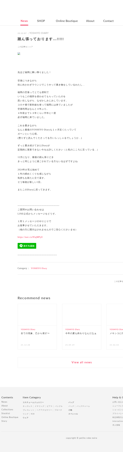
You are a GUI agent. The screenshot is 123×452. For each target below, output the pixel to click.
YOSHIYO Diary (39, 268)
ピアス (50, 406)
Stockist (5, 414)
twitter (43, 46)
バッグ (71, 402)
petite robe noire (81, 10)
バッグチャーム (83, 406)
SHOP (41, 21)
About (90, 21)
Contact (108, 21)
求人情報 (116, 425)
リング (26, 414)
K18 (32, 414)
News (24, 21)
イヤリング (39, 406)
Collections (7, 410)
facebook (37, 46)
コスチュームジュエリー (33, 402)
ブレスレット (28, 410)
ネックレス (27, 406)
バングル (59, 406)
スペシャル (73, 414)
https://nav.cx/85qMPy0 (30, 237)
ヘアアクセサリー (44, 410)
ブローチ (58, 410)
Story (4, 421)
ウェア (26, 418)
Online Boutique (67, 21)
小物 (70, 410)
